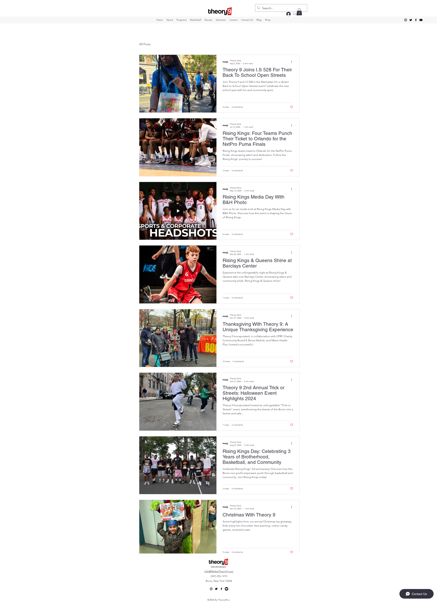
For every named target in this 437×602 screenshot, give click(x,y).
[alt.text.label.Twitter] (410, 20)
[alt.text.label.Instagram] (405, 20)
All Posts (145, 44)
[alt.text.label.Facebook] (416, 20)
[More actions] (293, 62)
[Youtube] (421, 20)
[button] (299, 11)
